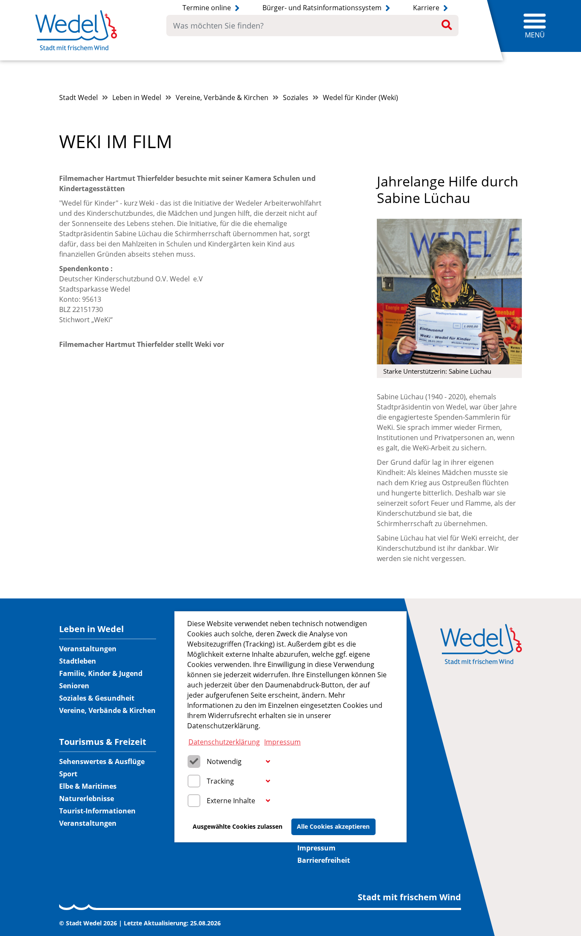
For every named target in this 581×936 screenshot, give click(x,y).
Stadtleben (77, 661)
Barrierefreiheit (323, 860)
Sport (68, 774)
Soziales (295, 97)
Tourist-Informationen (97, 811)
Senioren (74, 685)
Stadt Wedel (78, 97)
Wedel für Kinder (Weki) (360, 97)
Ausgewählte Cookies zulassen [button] (237, 826)
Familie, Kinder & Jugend (100, 673)
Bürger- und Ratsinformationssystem (322, 7)
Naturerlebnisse (86, 798)
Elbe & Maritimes (88, 786)
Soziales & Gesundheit (96, 698)
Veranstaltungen (88, 648)
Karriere (427, 7)
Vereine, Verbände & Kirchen (222, 97)
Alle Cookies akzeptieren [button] (333, 826)
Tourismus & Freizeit (102, 742)
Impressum (316, 848)
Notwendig (224, 761)
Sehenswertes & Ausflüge (102, 761)
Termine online (207, 7)
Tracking (220, 781)
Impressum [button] (282, 741)
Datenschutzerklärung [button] (224, 741)
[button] (268, 762)
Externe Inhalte (231, 800)
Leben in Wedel (136, 97)
